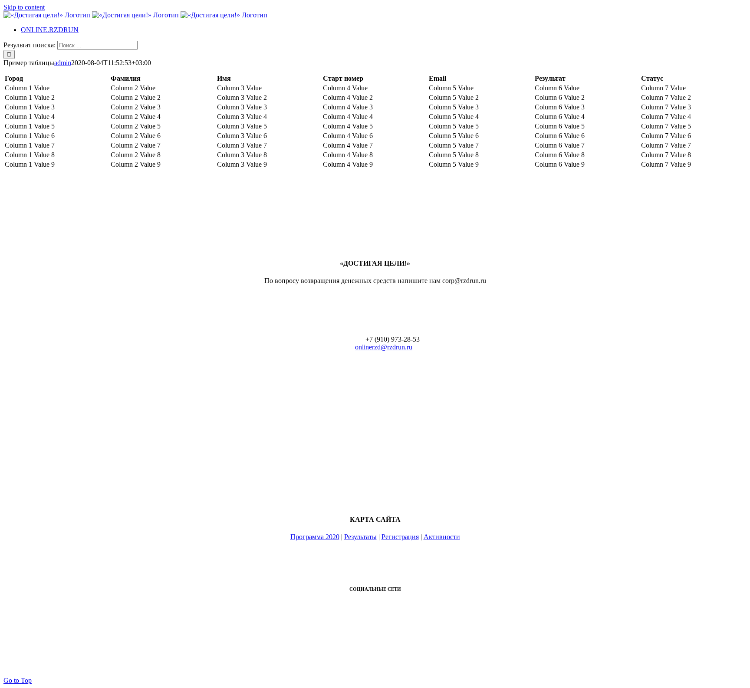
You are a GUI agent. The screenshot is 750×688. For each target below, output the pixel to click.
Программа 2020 (314, 536)
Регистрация (400, 536)
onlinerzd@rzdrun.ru (383, 347)
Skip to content (24, 7)
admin (62, 62)
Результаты (360, 536)
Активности (442, 536)
